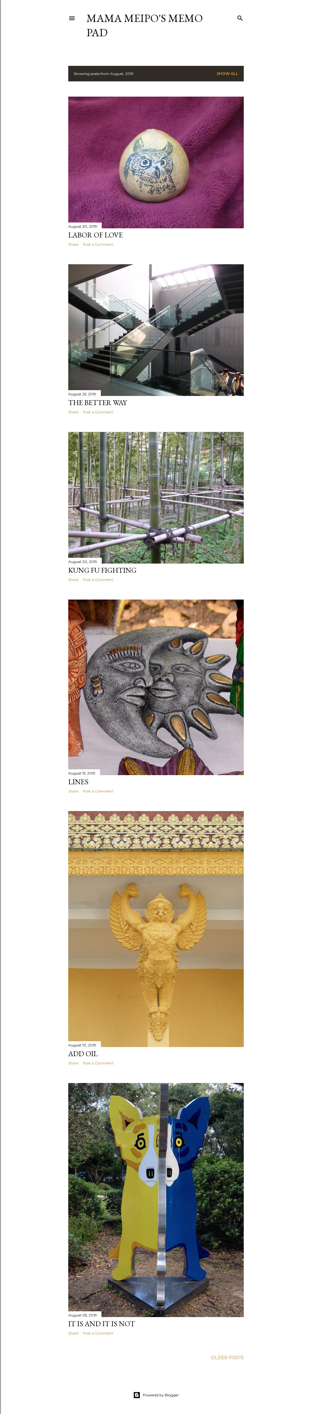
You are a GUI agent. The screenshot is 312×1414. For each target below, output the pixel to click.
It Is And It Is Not (101, 1323)
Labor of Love (95, 235)
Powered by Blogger (161, 1395)
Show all (227, 73)
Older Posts (227, 1357)
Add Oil (83, 1053)
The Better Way (97, 402)
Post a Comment (98, 244)
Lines (78, 781)
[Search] (240, 17)
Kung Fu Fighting (102, 570)
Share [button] (73, 244)
